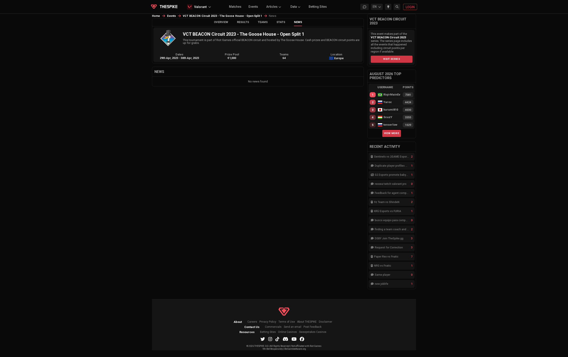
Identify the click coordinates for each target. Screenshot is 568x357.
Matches (235, 6)
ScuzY (387, 117)
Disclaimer (325, 321)
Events (253, 6)
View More (391, 133)
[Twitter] (262, 339)
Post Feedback (312, 327)
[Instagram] (270, 339)
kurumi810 (390, 109)
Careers (252, 321)
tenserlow (390, 124)
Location (336, 54)
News (298, 22)
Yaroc (387, 102)
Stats (280, 22)
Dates (179, 54)
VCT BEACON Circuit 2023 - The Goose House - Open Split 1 (222, 16)
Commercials (273, 327)
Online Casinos (287, 332)
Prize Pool (232, 54)
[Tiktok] (277, 339)
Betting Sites (318, 6)
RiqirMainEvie (391, 94)
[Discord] (285, 339)
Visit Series (391, 58)
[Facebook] (302, 339)
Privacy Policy (267, 321)
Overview (221, 22)
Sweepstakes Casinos (312, 332)
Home (156, 16)
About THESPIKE (307, 321)
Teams (263, 22)
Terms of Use (286, 321)
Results (243, 22)
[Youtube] (294, 339)
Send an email (292, 327)
